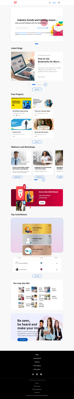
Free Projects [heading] (37, 366)
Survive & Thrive (17, 132)
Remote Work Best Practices (41, 132)
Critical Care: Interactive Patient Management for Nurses (48, 111)
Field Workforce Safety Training (20, 111)
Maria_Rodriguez (38, 113)
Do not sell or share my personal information (37, 395)
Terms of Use (37, 386)
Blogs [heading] (37, 354)
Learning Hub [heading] (37, 358)
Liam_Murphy (16, 113)
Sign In (54, 3)
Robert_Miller (15, 134)
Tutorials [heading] (36, 362)
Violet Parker (37, 134)
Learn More (23, 339)
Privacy (37, 383)
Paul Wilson (41, 77)
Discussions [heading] (37, 369)
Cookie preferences (37, 389)
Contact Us (37, 392)
